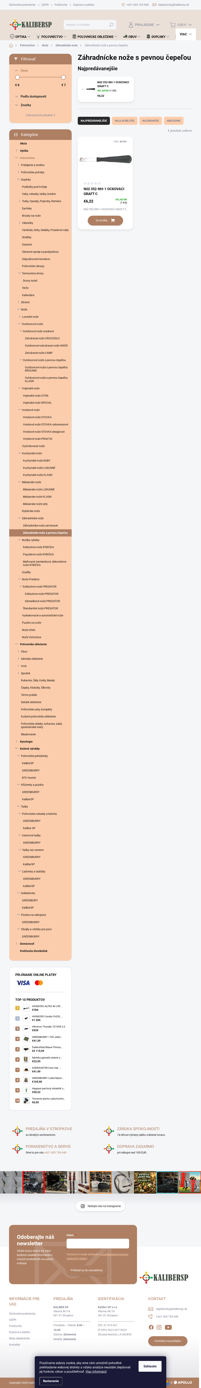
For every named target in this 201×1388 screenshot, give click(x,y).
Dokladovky (28, 893)
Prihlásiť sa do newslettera (87, 1270)
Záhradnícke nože (33, 518)
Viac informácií (96, 1371)
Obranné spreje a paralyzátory (40, 251)
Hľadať (111, 24)
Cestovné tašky (31, 835)
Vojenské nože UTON (35, 395)
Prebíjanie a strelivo (33, 165)
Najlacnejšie (124, 120)
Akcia (23, 143)
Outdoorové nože (32, 324)
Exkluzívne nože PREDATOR (40, 586)
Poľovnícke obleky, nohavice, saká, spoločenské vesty (41, 725)
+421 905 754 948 (55, 1152)
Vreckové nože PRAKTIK (37, 438)
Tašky (24, 806)
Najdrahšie (150, 120)
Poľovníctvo (27, 158)
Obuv (24, 651)
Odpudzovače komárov (36, 259)
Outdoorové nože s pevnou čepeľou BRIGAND (46, 369)
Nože (24, 309)
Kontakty (14, 1344)
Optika (24, 150)
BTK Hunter (29, 777)
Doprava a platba (83, 4)
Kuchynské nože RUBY (36, 460)
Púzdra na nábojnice (33, 914)
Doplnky (26, 179)
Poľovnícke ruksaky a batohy (39, 813)
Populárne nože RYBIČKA (38, 554)
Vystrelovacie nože (33, 446)
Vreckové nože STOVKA (37, 417)
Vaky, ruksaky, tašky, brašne (39, 193)
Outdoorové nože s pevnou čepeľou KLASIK (46, 379)
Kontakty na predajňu (168, 1340)
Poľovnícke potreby (32, 172)
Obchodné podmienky (22, 4)
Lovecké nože (30, 316)
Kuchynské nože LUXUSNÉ (39, 467)
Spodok (25, 673)
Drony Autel (30, 280)
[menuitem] (20, 36)
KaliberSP (28, 763)
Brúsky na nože (31, 215)
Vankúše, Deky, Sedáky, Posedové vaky (45, 230)
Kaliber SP (29, 828)
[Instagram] (159, 1327)
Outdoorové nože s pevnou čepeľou (44, 360)
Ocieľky (26, 572)
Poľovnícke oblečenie (33, 644)
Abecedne (174, 120)
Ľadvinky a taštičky (33, 871)
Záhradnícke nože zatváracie (40, 525)
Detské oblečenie (31, 702)
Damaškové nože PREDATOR (42, 601)
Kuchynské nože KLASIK (38, 474)
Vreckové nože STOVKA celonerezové (45, 424)
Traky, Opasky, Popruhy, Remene (41, 201)
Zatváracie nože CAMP (39, 352)
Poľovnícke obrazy (33, 266)
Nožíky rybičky (30, 540)
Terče (25, 287)
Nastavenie (51, 1381)
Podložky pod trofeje (34, 186)
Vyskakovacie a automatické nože (42, 615)
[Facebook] (151, 1327)
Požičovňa (61, 4)
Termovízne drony (33, 273)
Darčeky (27, 208)
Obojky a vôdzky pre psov (36, 929)
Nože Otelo (28, 629)
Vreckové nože (31, 410)
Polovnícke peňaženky (34, 755)
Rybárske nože (31, 511)
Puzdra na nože (31, 622)
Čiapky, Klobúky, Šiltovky (35, 687)
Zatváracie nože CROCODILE (42, 338)
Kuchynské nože (32, 453)
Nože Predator (31, 579)
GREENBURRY (30, 770)
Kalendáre (28, 295)
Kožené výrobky (30, 748)
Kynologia (26, 741)
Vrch (24, 666)
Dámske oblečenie (32, 658)
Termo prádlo (29, 694)
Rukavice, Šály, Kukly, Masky (38, 680)
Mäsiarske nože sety (35, 504)
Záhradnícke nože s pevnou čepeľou (45, 532)
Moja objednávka (19, 1338)
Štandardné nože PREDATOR (40, 608)
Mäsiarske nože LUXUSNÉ (39, 489)
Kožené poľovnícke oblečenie (38, 716)
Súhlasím (150, 1366)
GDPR (45, 4)
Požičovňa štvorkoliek (33, 951)
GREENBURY (30, 900)
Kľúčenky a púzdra (32, 784)
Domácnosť (27, 943)
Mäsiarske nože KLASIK (37, 496)
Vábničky (27, 222)
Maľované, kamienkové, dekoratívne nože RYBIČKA (44, 563)
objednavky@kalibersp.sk (171, 1308)
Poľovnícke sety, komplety (36, 709)
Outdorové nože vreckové (38, 331)
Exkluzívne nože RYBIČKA (38, 547)
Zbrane (25, 302)
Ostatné (27, 244)
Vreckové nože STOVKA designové (44, 431)
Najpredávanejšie (94, 120)
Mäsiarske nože (31, 482)
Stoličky (26, 237)
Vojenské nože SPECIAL (37, 402)
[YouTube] (168, 1327)
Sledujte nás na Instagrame (104, 1206)
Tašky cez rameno (33, 849)
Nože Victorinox (31, 637)
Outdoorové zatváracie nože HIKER (46, 345)
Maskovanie (28, 734)
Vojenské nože (30, 388)
